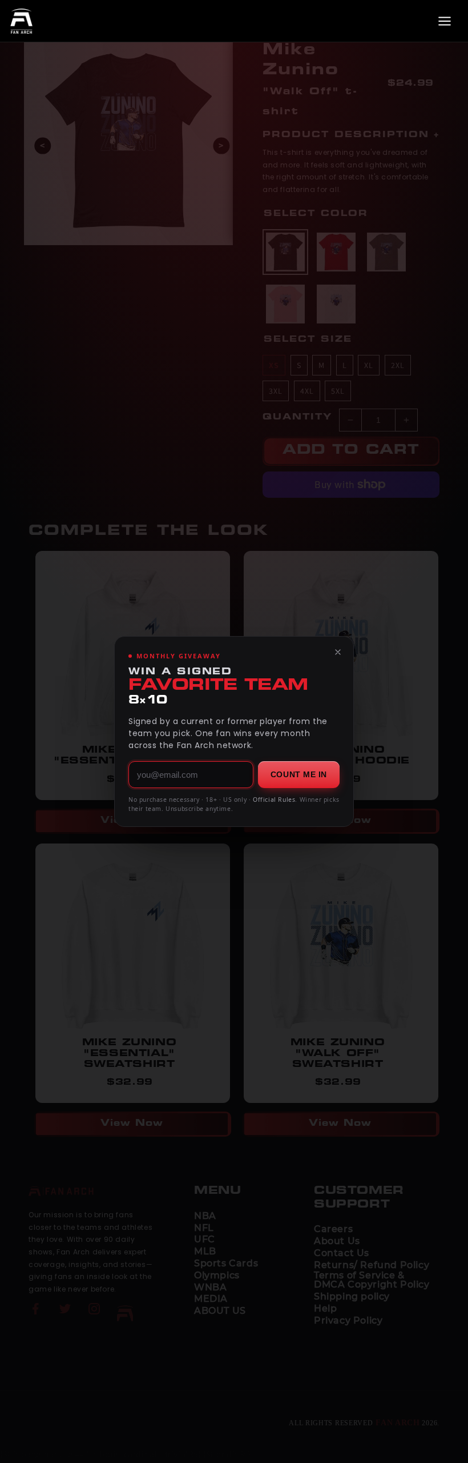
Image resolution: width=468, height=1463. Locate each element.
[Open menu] (444, 21)
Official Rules (274, 800)
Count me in (299, 774)
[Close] (338, 652)
